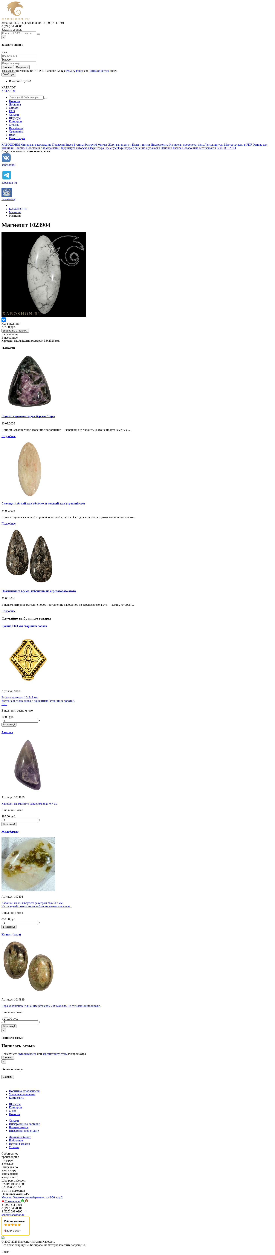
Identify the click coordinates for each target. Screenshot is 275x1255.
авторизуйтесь (27, 1053)
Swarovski (90, 144)
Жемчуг (103, 144)
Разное (177, 148)
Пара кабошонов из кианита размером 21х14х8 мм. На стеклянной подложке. (51, 1005)
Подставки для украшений (43, 148)
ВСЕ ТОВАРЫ (226, 148)
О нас (12, 1110)
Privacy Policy (74, 70)
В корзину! (9, 724)
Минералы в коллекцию (36, 144)
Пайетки (19, 148)
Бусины (79, 144)
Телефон (6, 59)
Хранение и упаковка (146, 148)
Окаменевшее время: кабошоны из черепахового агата (38, 591)
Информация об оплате (24, 1130)
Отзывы (14, 124)
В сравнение (9, 334)
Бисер (69, 144)
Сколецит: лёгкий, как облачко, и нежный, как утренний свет (43, 503)
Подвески (58, 144)
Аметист (7, 732)
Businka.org (16, 128)
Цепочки (166, 148)
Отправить (22, 67)
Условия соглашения (22, 1094)
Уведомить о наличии (15, 330)
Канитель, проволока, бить (186, 144)
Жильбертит (10, 831)
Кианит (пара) (11, 934)
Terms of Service (99, 70)
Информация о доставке (24, 1124)
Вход (12, 134)
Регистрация (17, 138)
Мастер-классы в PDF (238, 144)
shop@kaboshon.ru (13, 1214)
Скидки (14, 114)
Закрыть (7, 67)
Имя (4, 52)
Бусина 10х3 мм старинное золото (24, 626)
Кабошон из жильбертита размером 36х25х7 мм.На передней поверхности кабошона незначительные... (36, 904)
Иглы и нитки (141, 144)
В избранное (9, 337)
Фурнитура (124, 148)
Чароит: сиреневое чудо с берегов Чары (28, 416)
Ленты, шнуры (213, 144)
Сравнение (16, 131)
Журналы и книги (119, 144)
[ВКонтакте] (3, 319)
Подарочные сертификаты (199, 148)
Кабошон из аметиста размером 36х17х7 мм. (29, 803)
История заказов (19, 1143)
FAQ (12, 111)
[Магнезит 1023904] (43, 315)
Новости (14, 101)
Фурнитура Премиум (103, 148)
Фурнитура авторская (75, 148)
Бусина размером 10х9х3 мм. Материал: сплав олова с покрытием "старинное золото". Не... (38, 701)
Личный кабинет (20, 1137)
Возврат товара (18, 1127)
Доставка (15, 104)
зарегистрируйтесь (55, 1053)
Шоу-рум (15, 118)
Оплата (13, 107)
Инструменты (160, 144)
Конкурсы (15, 121)
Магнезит (15, 212)
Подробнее (8, 436)
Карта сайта (16, 1097)
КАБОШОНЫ (10, 144)
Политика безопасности (24, 1091)
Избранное (16, 1140)
